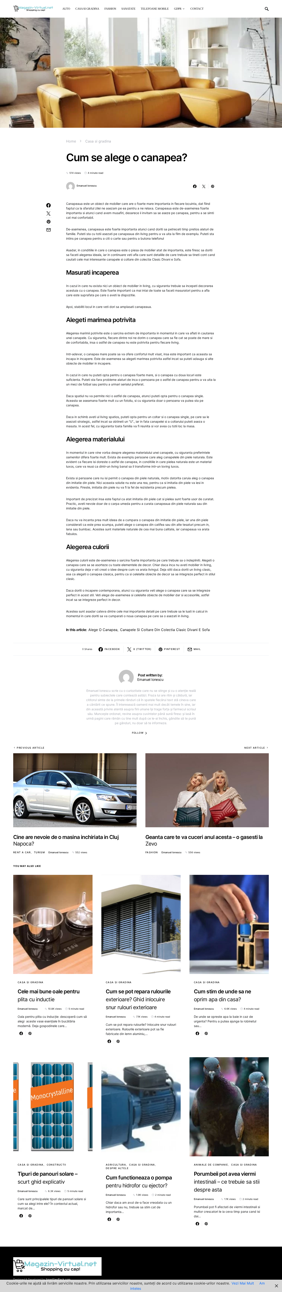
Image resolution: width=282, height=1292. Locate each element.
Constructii (56, 1164)
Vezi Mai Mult (243, 1283)
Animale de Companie (211, 1164)
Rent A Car (22, 852)
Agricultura (116, 1164)
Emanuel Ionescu (87, 185)
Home (71, 141)
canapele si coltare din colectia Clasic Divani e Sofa (165, 629)
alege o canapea (102, 629)
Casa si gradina (98, 141)
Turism (39, 852)
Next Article (254, 747)
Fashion (151, 852)
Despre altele (117, 1168)
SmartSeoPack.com (58, 1279)
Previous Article (31, 747)
